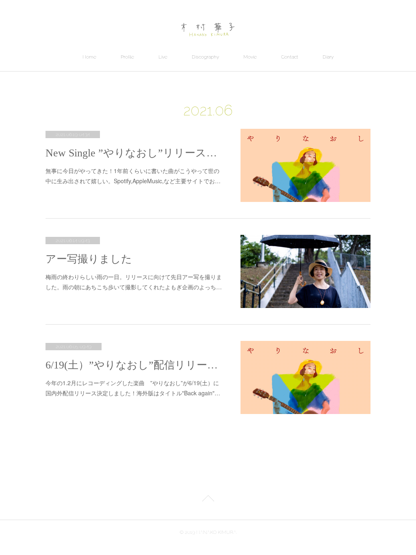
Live (162, 57)
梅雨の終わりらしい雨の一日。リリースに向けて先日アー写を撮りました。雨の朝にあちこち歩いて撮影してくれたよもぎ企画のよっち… (134, 282)
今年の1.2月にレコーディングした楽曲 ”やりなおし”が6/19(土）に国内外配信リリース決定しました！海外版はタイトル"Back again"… (133, 388)
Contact (289, 57)
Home (89, 57)
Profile (127, 57)
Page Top (208, 499)
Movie (250, 57)
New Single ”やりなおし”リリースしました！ (135, 153)
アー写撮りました (89, 259)
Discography (205, 57)
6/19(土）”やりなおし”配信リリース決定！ (135, 365)
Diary (328, 57)
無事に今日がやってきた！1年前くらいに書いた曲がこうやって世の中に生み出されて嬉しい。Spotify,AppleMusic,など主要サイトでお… (133, 176)
